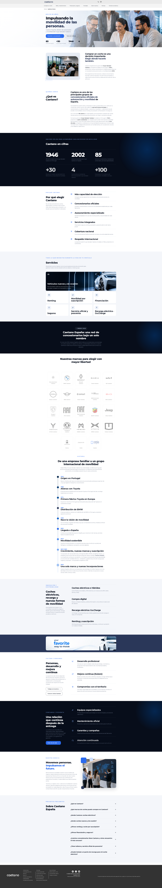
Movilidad (85, 5)
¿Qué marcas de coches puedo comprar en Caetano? (89, 809)
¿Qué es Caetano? (77, 804)
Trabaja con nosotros (53, 689)
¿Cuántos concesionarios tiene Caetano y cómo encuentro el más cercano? (91, 839)
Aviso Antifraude (52, 870)
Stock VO (25, 875)
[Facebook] (73, 872)
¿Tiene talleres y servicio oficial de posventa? (87, 846)
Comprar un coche (48, 5)
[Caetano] (48, 2)
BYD (87, 553)
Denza (69, 572)
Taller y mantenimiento (61, 5)
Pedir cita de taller (52, 743)
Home (45, 9)
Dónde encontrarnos (113, 5)
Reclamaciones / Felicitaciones (41, 880)
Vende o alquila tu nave (53, 871)
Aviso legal (38, 870)
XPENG (90, 553)
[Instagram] (76, 872)
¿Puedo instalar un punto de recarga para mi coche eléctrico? (89, 853)
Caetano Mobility (99, 555)
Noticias (103, 5)
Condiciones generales (40, 871)
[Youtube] (79, 872)
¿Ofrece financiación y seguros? (82, 832)
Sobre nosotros (94, 5)
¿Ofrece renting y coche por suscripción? (85, 827)
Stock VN (24, 873)
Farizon (100, 553)
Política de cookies (39, 875)
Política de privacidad (40, 876)
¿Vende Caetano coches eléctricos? (83, 815)
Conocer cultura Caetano (54, 693)
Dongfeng (95, 553)
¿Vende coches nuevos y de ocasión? (84, 821)
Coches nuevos (25, 870)
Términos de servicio (39, 878)
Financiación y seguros (75, 5)
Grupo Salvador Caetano (54, 873)
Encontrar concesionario (54, 36)
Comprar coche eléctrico (27, 876)
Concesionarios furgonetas (28, 880)
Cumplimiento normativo (41, 873)
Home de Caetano (71, 36)
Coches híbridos (26, 878)
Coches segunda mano (27, 871)
